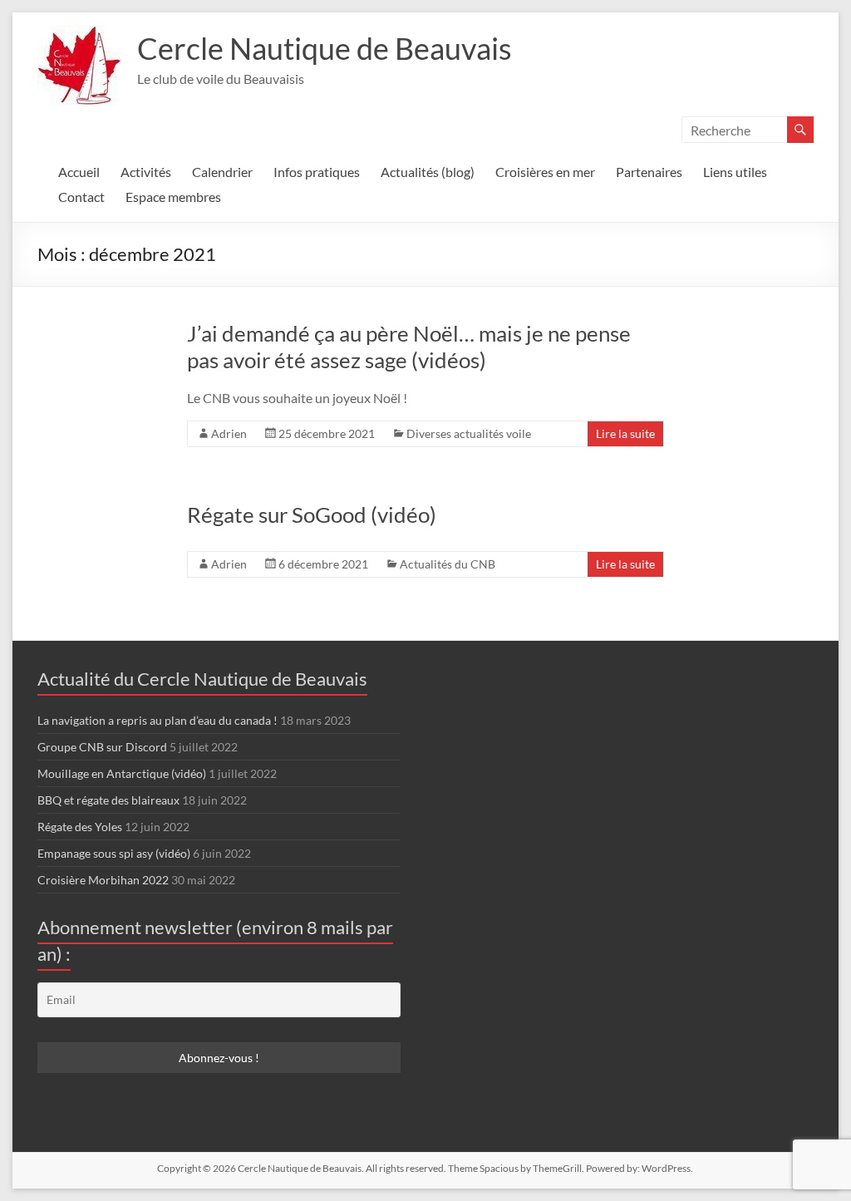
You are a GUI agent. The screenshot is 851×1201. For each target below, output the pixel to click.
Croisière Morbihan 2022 (103, 880)
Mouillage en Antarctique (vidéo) (121, 773)
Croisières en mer (545, 172)
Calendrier (222, 172)
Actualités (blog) (428, 172)
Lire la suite (625, 433)
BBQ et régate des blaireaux (108, 800)
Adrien (229, 433)
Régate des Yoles (79, 827)
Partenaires (649, 172)
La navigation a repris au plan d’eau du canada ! (157, 720)
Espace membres (173, 196)
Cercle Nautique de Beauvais (324, 48)
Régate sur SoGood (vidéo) (311, 514)
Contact (81, 196)
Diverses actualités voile (468, 433)
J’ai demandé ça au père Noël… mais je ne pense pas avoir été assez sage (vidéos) (409, 346)
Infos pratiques (316, 172)
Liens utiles (735, 172)
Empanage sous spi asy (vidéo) (113, 853)
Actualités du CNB (447, 564)
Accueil (79, 172)
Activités (146, 172)
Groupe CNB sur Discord (102, 747)
